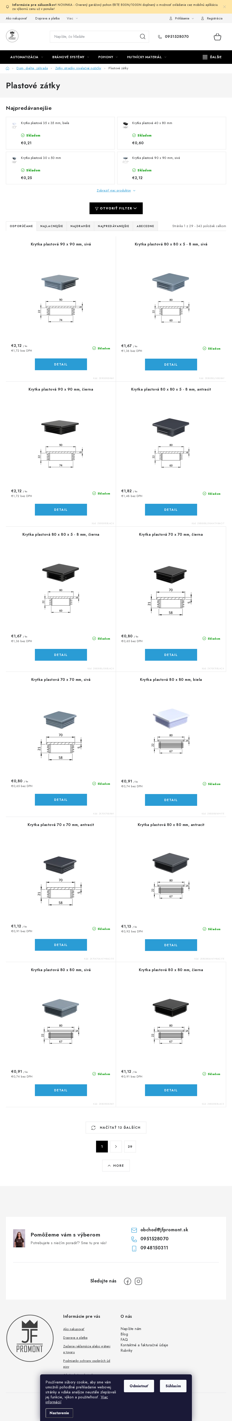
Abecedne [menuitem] (145, 226)
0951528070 (176, 36)
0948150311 (154, 1248)
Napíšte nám (131, 1328)
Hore (118, 1165)
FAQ (124, 1339)
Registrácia (215, 18)
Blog (124, 1334)
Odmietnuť (139, 1386)
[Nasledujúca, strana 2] (116, 1146)
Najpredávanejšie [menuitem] (113, 226)
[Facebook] (127, 1281)
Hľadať (142, 37)
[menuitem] (27, 57)
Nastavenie (59, 1413)
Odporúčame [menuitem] (21, 226)
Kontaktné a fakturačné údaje (144, 1345)
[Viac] (212, 57)
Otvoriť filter (116, 208)
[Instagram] (138, 1281)
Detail (61, 364)
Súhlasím (173, 1386)
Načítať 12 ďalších (120, 1127)
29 (130, 1146)
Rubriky (127, 1350)
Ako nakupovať (16, 18)
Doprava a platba (47, 18)
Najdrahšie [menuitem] (80, 226)
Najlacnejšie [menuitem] (51, 226)
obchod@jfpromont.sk (164, 1230)
